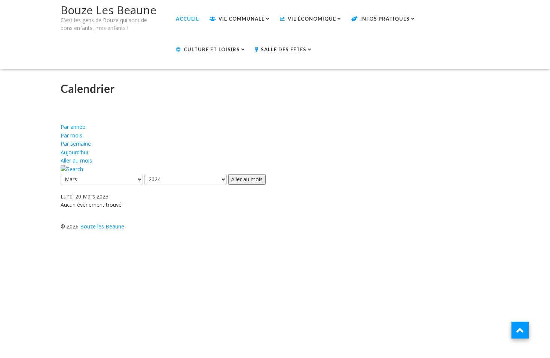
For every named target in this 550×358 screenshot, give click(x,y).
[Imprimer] (63, 107)
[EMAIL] (63, 115)
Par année (73, 126)
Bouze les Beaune (102, 226)
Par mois (71, 135)
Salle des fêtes (283, 49)
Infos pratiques (385, 19)
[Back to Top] (520, 330)
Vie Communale (242, 19)
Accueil (187, 19)
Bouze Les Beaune (108, 10)
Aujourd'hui (74, 152)
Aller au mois (76, 160)
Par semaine (76, 143)
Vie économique (312, 19)
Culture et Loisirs (212, 49)
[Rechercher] (72, 168)
